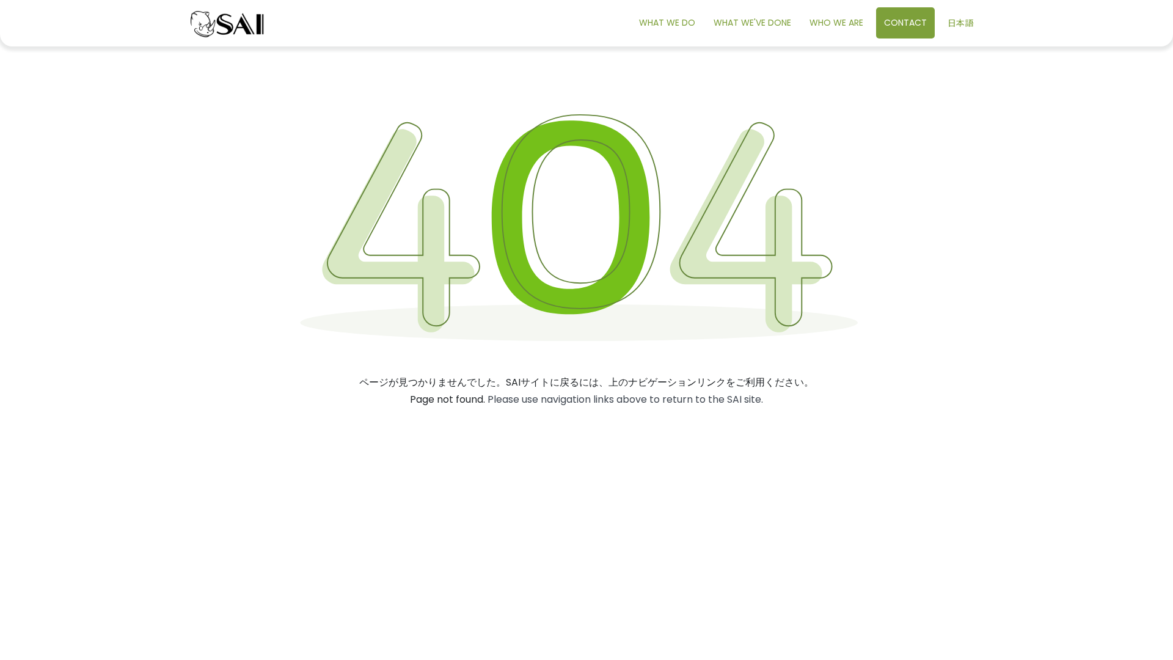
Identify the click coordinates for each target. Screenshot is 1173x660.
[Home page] (227, 23)
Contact (905, 22)
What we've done (752, 22)
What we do (667, 22)
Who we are (836, 22)
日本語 (960, 22)
